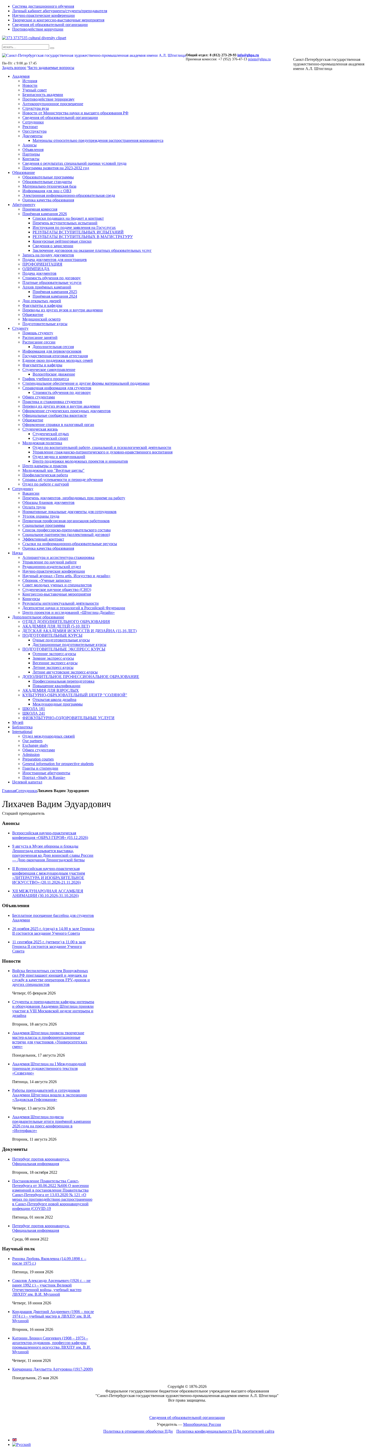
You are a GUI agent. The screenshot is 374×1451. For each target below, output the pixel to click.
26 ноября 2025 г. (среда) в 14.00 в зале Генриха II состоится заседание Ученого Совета (53, 931)
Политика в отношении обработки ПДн (138, 1431)
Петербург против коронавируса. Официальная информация (41, 1161)
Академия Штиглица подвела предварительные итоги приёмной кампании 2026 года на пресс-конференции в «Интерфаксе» (51, 1124)
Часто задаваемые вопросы (50, 67)
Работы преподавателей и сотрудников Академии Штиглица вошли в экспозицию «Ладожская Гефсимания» (49, 1095)
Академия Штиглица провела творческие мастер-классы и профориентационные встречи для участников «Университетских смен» (49, 1040)
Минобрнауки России (202, 1424)
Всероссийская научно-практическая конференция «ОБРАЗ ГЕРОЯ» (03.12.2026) (50, 835)
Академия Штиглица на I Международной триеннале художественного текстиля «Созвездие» (49, 1068)
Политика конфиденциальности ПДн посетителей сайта (225, 1431)
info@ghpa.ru (248, 55)
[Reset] (52, 48)
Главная (9, 791)
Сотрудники (26, 791)
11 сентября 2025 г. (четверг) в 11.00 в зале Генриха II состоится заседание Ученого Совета (49, 946)
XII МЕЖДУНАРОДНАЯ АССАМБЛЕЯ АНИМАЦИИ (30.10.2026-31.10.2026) (47, 893)
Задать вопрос (14, 67)
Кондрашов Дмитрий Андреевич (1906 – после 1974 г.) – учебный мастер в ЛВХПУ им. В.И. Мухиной (53, 1316)
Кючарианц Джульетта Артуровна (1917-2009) (52, 1369)
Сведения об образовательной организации (187, 1417)
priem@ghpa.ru (259, 59)
